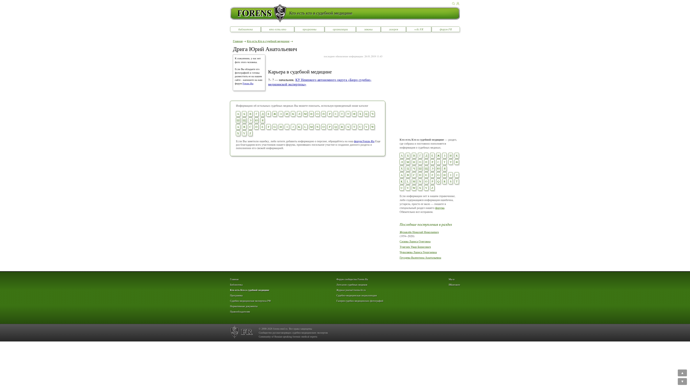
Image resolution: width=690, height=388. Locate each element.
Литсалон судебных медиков (351, 284)
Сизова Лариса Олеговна (415, 241)
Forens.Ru (248, 83)
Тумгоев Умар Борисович (415, 247)
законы (368, 29)
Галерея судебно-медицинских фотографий (359, 301)
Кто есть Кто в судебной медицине (268, 41)
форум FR (446, 29)
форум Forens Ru (364, 141)
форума (439, 208)
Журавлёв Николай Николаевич (419, 232)
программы (309, 29)
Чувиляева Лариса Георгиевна (418, 252)
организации (340, 29)
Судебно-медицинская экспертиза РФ (250, 301)
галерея (393, 29)
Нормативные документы (243, 306)
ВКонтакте (454, 284)
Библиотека (236, 284)
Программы (236, 295)
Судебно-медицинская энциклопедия (356, 295)
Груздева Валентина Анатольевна (420, 257)
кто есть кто (277, 29)
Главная (238, 41)
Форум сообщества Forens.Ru (352, 279)
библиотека (245, 29)
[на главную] (259, 13)
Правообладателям (240, 311)
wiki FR (418, 29)
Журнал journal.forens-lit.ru (351, 290)
